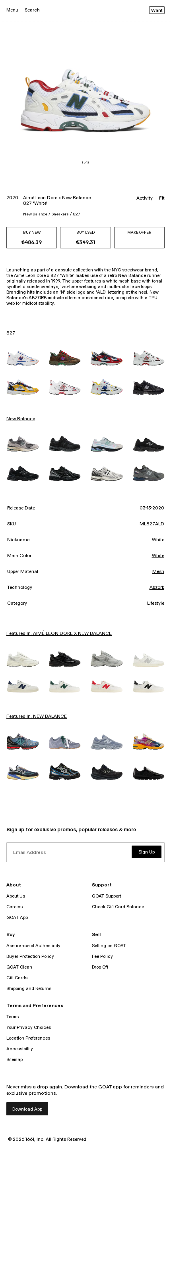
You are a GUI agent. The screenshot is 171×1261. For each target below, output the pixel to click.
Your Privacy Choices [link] (28, 1027)
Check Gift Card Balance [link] (118, 907)
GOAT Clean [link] (19, 967)
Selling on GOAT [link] (109, 946)
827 (76, 214)
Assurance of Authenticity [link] (33, 946)
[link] (22, 358)
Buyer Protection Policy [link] (30, 956)
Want (157, 10)
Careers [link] (14, 907)
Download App (27, 1109)
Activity (144, 198)
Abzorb (157, 587)
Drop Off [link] (100, 967)
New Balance (35, 214)
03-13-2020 (152, 508)
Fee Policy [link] (102, 956)
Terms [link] (12, 1017)
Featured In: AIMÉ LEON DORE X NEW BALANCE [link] (59, 633)
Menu (12, 10)
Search (32, 10)
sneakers (60, 214)
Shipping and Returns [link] (28, 988)
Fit (162, 198)
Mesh (158, 571)
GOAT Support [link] (106, 896)
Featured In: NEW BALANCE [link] (36, 716)
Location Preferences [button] (28, 1038)
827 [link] (10, 333)
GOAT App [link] (17, 917)
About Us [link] (15, 896)
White (158, 556)
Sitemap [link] (14, 1059)
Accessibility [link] (19, 1049)
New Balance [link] (20, 419)
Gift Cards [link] (16, 978)
